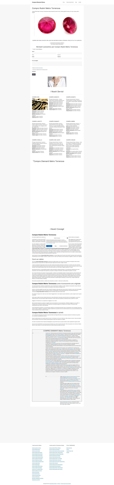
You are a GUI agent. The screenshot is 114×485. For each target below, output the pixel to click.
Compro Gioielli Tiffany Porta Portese (56, 467)
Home (64, 2)
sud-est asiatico (50, 361)
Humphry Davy (72, 367)
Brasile (47, 362)
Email (33, 56)
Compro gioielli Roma (36, 464)
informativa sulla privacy (39, 67)
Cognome (59, 54)
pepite (61, 387)
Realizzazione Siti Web (53, 483)
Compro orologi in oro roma (37, 470)
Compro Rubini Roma (36, 473)
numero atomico (73, 376)
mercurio (66, 385)
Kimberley (72, 358)
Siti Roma (58, 483)
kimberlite (59, 359)
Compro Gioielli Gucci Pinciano (54, 455)
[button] (67, 238)
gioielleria (66, 395)
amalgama (74, 385)
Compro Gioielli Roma (36, 463)
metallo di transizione (74, 378)
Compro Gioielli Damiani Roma (37, 457)
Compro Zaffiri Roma (35, 476)
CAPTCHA (34, 71)
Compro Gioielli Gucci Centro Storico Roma (57, 461)
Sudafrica (55, 355)
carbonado (62, 353)
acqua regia (72, 384)
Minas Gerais (55, 352)
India (72, 333)
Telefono (59, 56)
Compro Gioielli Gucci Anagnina (55, 466)
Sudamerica (77, 352)
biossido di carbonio (61, 369)
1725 (49, 362)
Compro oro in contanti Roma (37, 469)
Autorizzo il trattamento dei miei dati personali (40, 69)
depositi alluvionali (49, 334)
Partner (67, 452)
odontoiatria (71, 395)
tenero (79, 378)
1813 (68, 367)
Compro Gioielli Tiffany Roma (37, 466)
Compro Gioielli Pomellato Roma (38, 461)
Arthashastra (63, 336)
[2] (75, 392)
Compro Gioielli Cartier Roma (37, 455)
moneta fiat (71, 391)
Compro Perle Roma (35, 472)
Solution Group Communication (66, 483)
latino (68, 377)
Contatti (80, 2)
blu (76, 381)
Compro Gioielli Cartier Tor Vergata (55, 458)
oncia (67, 398)
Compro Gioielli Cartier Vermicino (55, 460)
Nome (33, 54)
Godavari (62, 334)
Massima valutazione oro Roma (37, 478)
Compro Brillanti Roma (36, 449)
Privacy (67, 449)
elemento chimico (66, 376)
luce (80, 381)
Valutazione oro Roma (36, 479)
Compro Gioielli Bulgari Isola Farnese (55, 469)
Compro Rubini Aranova (53, 463)
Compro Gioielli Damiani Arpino (54, 457)
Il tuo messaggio (35, 60)
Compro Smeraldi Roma (36, 475)
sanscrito (59, 336)
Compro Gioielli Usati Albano (54, 449)
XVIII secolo (50, 351)
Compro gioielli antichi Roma (37, 452)
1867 (60, 362)
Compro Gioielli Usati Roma (37, 467)
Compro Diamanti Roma (38, 2)
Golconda (54, 343)
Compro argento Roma (70, 2)
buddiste (49, 337)
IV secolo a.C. (55, 337)
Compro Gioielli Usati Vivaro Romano (55, 464)
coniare (75, 390)
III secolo (61, 339)
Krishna (58, 334)
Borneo (63, 360)
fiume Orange (76, 355)
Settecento (49, 360)
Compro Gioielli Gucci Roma (37, 460)
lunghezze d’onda (71, 381)
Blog (76, 2)
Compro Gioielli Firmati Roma (37, 458)
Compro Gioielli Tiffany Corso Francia (56, 452)
